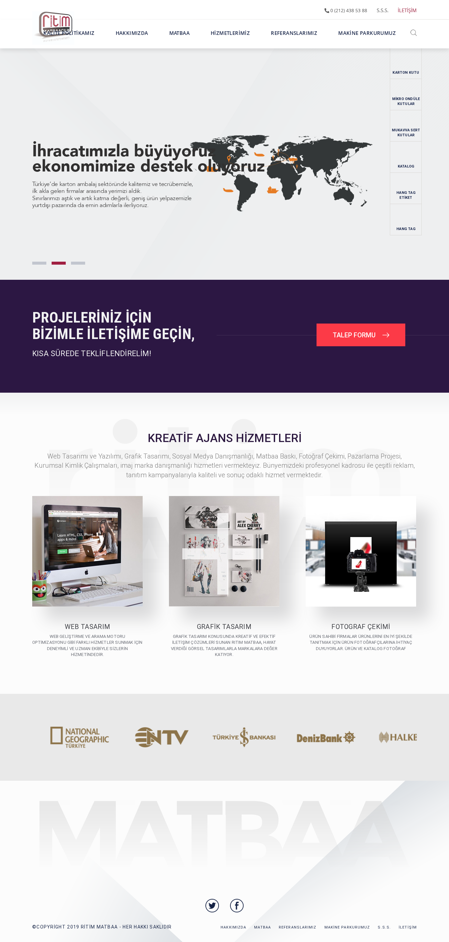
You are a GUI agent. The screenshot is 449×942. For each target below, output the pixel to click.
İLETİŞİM (407, 10)
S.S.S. (383, 10)
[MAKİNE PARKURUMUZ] (367, 41)
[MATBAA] (179, 41)
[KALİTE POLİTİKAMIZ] (68, 41)
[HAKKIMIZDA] (132, 41)
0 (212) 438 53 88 (348, 10)
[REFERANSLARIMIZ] (294, 41)
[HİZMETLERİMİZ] (230, 41)
